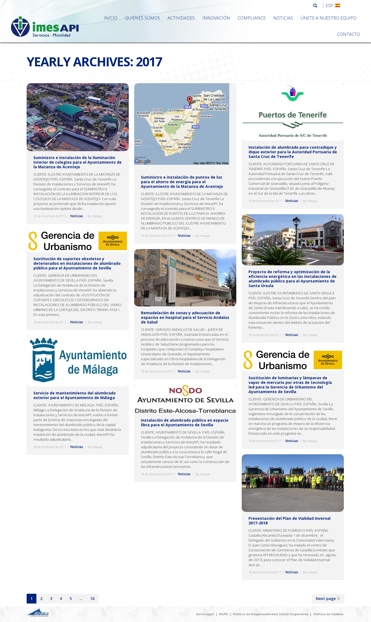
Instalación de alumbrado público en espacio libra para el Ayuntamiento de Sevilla (184, 422)
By (95, 216)
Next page (326, 598)
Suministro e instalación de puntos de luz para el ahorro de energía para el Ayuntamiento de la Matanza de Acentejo (182, 182)
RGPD (223, 614)
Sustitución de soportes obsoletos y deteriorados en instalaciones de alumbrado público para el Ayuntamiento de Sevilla (77, 263)
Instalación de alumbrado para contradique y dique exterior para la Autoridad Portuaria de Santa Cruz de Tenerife (293, 152)
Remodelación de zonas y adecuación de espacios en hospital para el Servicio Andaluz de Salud (185, 317)
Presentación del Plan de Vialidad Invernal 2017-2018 (290, 520)
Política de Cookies (328, 614)
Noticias (76, 216)
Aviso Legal (205, 614)
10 (92, 598)
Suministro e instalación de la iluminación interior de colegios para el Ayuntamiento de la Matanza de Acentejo (77, 162)
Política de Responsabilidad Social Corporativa (270, 614)
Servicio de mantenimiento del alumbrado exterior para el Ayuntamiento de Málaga (74, 395)
